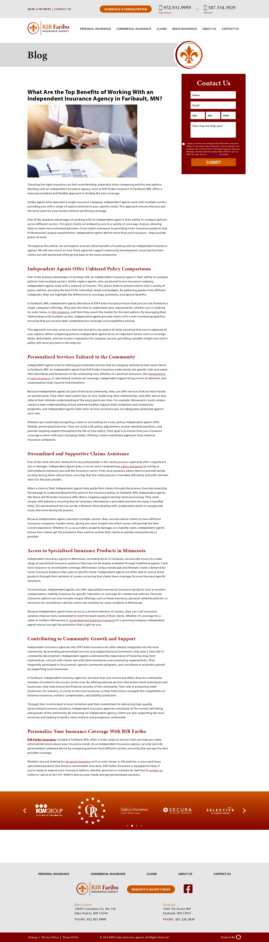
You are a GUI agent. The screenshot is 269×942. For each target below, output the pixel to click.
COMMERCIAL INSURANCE (108, 874)
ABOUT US (185, 874)
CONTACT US (62, 9)
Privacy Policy (50, 937)
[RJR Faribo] (97, 894)
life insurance (60, 312)
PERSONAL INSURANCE (53, 874)
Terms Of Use (71, 937)
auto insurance (41, 378)
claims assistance (132, 466)
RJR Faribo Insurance (41, 739)
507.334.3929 (220, 9)
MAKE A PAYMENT (39, 9)
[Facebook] (188, 892)
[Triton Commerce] (238, 937)
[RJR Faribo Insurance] (48, 34)
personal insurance (78, 761)
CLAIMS (152, 874)
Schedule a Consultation (125, 9)
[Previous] (25, 811)
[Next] (244, 811)
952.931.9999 (175, 9)
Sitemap (33, 937)
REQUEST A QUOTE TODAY (151, 889)
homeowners (157, 374)
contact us (156, 770)
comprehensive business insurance (92, 620)
